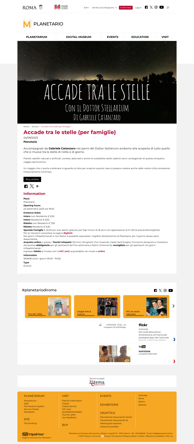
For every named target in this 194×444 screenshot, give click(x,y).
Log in (138, 7)
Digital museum (78, 37)
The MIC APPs (68, 415)
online (101, 251)
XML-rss (169, 436)
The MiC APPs (35, 314)
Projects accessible (109, 426)
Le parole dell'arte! (148, 354)
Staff (26, 403)
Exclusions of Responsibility (124, 436)
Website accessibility (155, 436)
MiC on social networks (133, 312)
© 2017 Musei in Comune (89, 436)
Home (26, 126)
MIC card (64, 251)
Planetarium (36, 37)
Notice (141, 401)
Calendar (142, 395)
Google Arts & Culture (84, 312)
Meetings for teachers (110, 423)
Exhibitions (109, 404)
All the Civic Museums (103, 7)
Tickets (65, 403)
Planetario (48, 24)
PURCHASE (125, 7)
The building (30, 423)
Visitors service (69, 406)
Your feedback (69, 417)
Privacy (107, 436)
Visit (165, 37)
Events (112, 37)
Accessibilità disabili (72, 412)
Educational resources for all (114, 420)
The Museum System (34, 406)
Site (27, 419)
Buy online (32, 179)
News (141, 398)
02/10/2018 (154, 335)
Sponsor (142, 405)
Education (140, 37)
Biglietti (68, 233)
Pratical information (72, 400)
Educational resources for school (116, 417)
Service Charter (31, 409)
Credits (141, 436)
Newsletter (29, 412)
